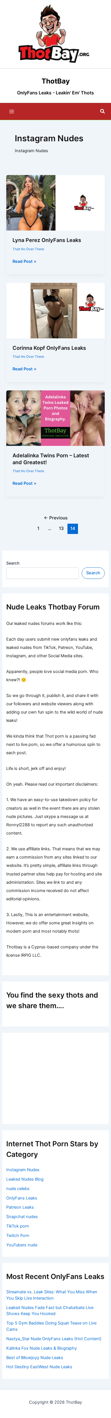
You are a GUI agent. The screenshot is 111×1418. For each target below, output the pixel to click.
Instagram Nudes (23, 1169)
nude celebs (18, 1188)
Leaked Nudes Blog (25, 1179)
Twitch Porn (17, 1235)
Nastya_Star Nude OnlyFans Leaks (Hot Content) (53, 1338)
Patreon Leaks (20, 1207)
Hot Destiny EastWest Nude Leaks (39, 1366)
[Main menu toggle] (12, 112)
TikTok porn (17, 1226)
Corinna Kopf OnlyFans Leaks (49, 348)
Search (12, 563)
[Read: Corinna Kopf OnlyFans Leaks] (55, 310)
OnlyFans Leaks (21, 1198)
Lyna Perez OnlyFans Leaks (47, 240)
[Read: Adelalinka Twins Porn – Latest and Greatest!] (55, 417)
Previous (55, 518)
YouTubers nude (21, 1245)
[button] (102, 111)
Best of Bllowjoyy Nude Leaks (34, 1357)
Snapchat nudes (22, 1216)
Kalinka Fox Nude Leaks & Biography (41, 1348)
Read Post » (24, 262)
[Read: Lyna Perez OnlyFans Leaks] (55, 202)
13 (61, 528)
